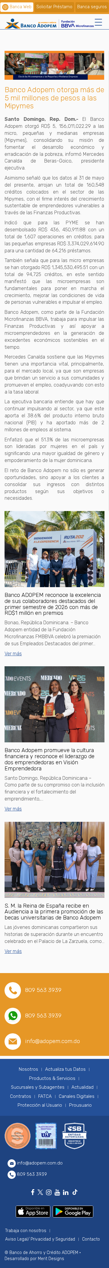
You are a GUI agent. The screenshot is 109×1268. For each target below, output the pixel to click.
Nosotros (28, 1069)
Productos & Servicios (52, 1078)
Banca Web (20, 6)
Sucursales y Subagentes (37, 1087)
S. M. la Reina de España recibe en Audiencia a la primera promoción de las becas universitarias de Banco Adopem (54, 911)
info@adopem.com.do (52, 1041)
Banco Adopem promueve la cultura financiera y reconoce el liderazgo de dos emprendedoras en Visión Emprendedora (49, 759)
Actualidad (82, 1087)
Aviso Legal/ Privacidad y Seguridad (40, 1239)
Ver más (13, 654)
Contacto (91, 1239)
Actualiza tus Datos (65, 1069)
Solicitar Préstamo (54, 6)
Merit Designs (51, 1258)
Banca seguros (92, 6)
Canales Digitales (76, 1096)
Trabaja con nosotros (25, 1230)
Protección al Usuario (40, 1105)
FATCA (45, 1096)
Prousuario (80, 1105)
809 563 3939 (43, 989)
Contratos (20, 1096)
